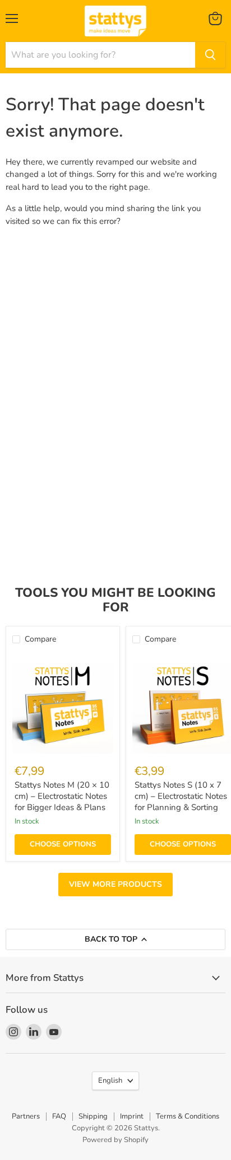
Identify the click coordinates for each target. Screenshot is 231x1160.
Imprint (132, 1116)
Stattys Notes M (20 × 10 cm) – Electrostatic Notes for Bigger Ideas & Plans (62, 795)
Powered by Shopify (115, 1140)
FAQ (59, 1116)
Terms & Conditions (187, 1116)
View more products (115, 884)
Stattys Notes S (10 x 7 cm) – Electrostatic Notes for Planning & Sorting (181, 795)
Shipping (93, 1116)
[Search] (210, 55)
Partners (26, 1116)
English (110, 1080)
